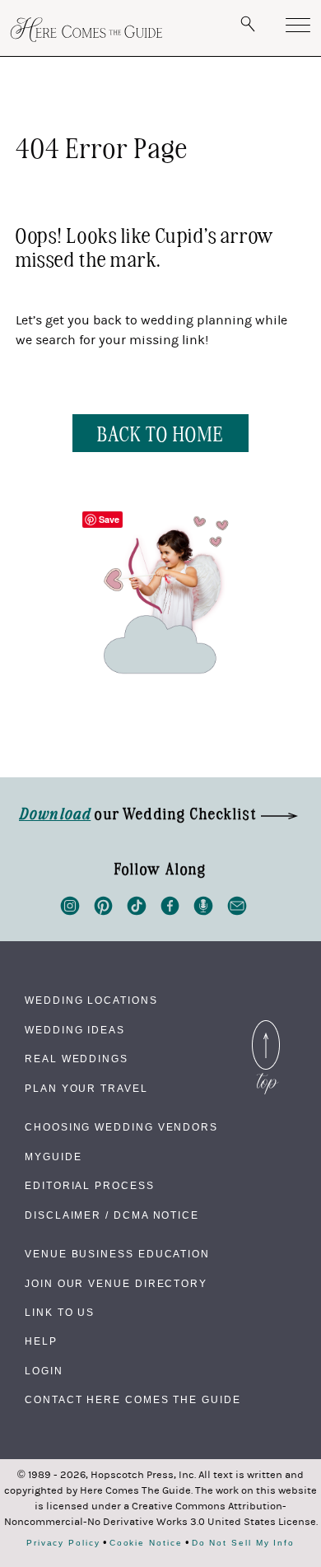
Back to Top (266, 1024)
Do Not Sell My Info (243, 1543)
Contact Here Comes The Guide (133, 1400)
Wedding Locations (91, 1000)
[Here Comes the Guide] (86, 29)
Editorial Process (90, 1186)
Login (44, 1371)
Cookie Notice (146, 1543)
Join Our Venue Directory (116, 1284)
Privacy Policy (63, 1543)
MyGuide (53, 1157)
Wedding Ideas (75, 1030)
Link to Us (60, 1312)
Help (41, 1341)
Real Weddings (76, 1059)
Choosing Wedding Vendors (121, 1127)
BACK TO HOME (160, 432)
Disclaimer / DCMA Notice (112, 1215)
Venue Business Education (117, 1254)
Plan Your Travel (86, 1088)
